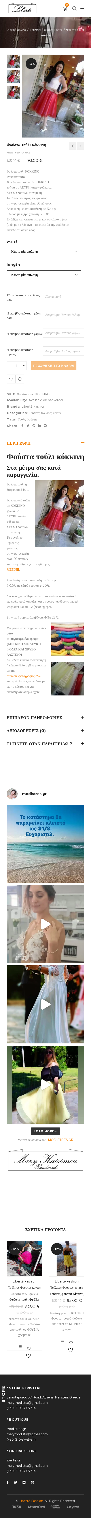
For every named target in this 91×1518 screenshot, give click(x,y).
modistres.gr (16, 1429)
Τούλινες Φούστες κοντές (46, 30)
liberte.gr (13, 1460)
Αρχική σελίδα (16, 30)
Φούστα (32, 419)
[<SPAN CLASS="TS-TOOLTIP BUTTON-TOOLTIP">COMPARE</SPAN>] (19, 379)
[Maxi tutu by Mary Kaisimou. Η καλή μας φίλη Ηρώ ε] (45, 1085)
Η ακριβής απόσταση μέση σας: (23, 315)
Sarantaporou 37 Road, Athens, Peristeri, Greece (44, 1397)
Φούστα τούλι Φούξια (24, 1300)
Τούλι (21, 419)
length (13, 265)
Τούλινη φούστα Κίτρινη (66, 1294)
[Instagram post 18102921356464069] (45, 844)
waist (12, 241)
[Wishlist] (11, 379)
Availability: (17, 400)
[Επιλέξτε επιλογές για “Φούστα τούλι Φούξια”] (20, 1346)
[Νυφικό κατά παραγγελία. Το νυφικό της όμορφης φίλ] (45, 1004)
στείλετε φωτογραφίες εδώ (23, 676)
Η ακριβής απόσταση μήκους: (20, 352)
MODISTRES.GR (60, 1140)
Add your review (18, 152)
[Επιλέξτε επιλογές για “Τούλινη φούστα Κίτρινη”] (62, 1340)
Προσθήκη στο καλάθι (53, 366)
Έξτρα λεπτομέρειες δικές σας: (23, 297)
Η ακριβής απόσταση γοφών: (25, 334)
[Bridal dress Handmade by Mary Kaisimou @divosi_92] (45, 924)
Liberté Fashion (33, 406)
